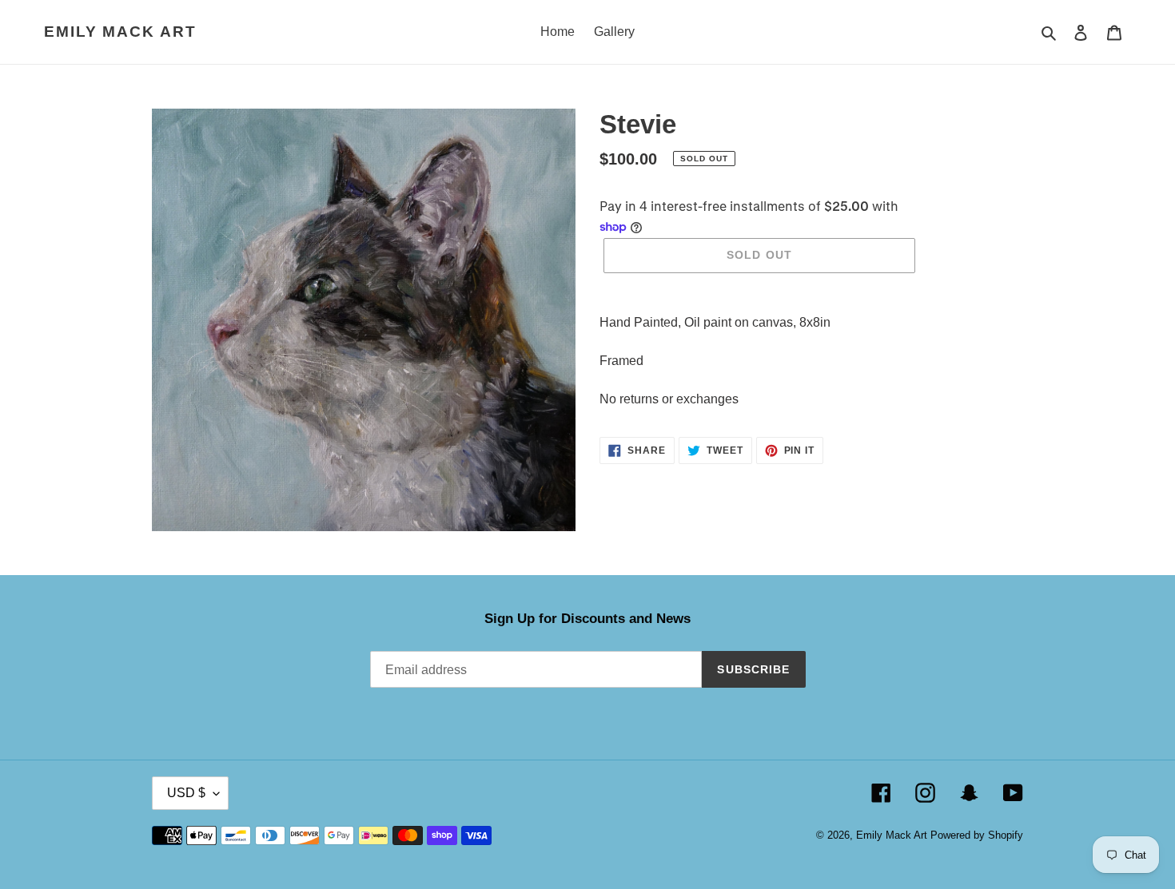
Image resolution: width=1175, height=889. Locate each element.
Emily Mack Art (120, 31)
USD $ (186, 793)
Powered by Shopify (976, 835)
